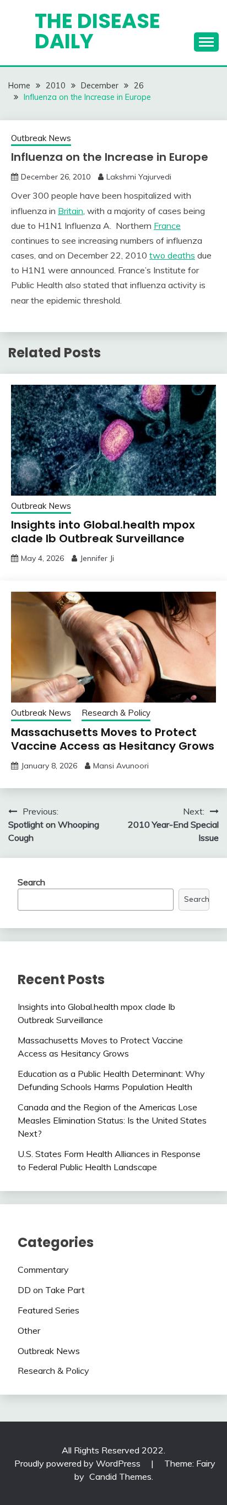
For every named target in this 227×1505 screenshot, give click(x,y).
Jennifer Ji (97, 558)
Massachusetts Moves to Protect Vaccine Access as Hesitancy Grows (112, 739)
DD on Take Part (51, 1289)
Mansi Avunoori (121, 766)
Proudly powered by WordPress (78, 1463)
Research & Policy (116, 712)
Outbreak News (41, 138)
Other (29, 1330)
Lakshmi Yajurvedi (138, 177)
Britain (70, 210)
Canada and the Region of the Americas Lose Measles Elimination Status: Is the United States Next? (112, 1120)
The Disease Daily (97, 31)
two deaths (172, 255)
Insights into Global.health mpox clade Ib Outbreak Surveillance (103, 531)
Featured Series (48, 1310)
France (167, 225)
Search (31, 882)
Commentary (43, 1269)
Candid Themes (120, 1476)
